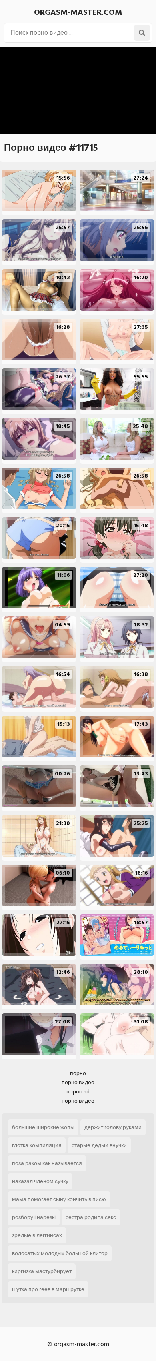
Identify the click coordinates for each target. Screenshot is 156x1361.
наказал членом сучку (40, 1181)
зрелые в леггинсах (37, 1235)
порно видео (78, 1082)
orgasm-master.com (78, 12)
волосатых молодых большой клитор (60, 1253)
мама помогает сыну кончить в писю (59, 1199)
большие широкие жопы (43, 1127)
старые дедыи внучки (99, 1145)
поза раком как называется (47, 1163)
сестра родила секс (91, 1217)
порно (78, 1073)
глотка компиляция (37, 1145)
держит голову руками (113, 1127)
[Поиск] (142, 33)
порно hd (78, 1091)
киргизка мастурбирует (42, 1271)
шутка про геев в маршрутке (48, 1289)
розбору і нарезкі (34, 1217)
